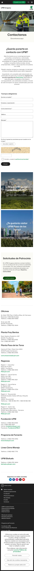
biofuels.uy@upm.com (8, 464)
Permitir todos (17, 555)
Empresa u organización (8, 103)
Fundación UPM (6, 526)
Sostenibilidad (5, 510)
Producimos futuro (9, 496)
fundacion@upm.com (13, 426)
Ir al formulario (9, 278)
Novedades (7, 498)
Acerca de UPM (6, 530)
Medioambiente (6, 518)
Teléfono (3, 114)
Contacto (6, 502)
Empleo (6, 500)
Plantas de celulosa (7, 515)
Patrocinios (19, 77)
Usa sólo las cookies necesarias (17, 560)
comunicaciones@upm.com (10, 355)
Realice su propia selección (17, 565)
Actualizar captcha (8, 144)
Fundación (7, 493)
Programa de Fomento (8, 523)
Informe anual (5, 512)
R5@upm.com (5, 414)
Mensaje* (3, 120)
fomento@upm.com (7, 440)
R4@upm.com (5, 404)
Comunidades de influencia (9, 528)
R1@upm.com (5, 371)
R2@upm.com (5, 381)
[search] (28, 2)
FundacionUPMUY (14, 428)
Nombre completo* (6, 97)
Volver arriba (7, 485)
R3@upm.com (5, 391)
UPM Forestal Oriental (8, 507)
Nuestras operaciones (10, 491)
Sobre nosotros (8, 489)
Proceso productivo (7, 516)
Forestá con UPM (19, 2)
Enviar (6, 164)
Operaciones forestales (8, 508)
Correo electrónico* (6, 109)
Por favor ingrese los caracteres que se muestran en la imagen (16, 140)
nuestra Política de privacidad (20, 550)
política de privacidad (22, 159)
